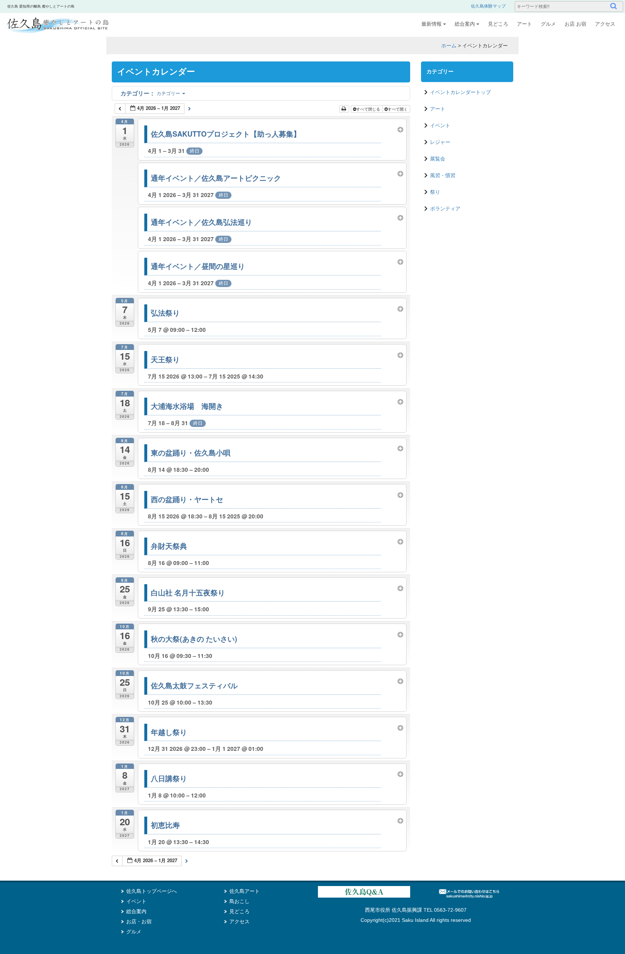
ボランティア (445, 208)
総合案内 (465, 24)
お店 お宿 (575, 24)
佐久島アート (244, 891)
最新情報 (431, 24)
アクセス (605, 24)
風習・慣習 (442, 175)
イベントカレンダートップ (460, 92)
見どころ (498, 24)
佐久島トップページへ (151, 891)
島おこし (239, 901)
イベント (440, 125)
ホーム (448, 45)
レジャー (440, 142)
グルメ (548, 24)
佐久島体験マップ (488, 6)
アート (524, 24)
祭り (435, 192)
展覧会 (437, 159)
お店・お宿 (139, 921)
